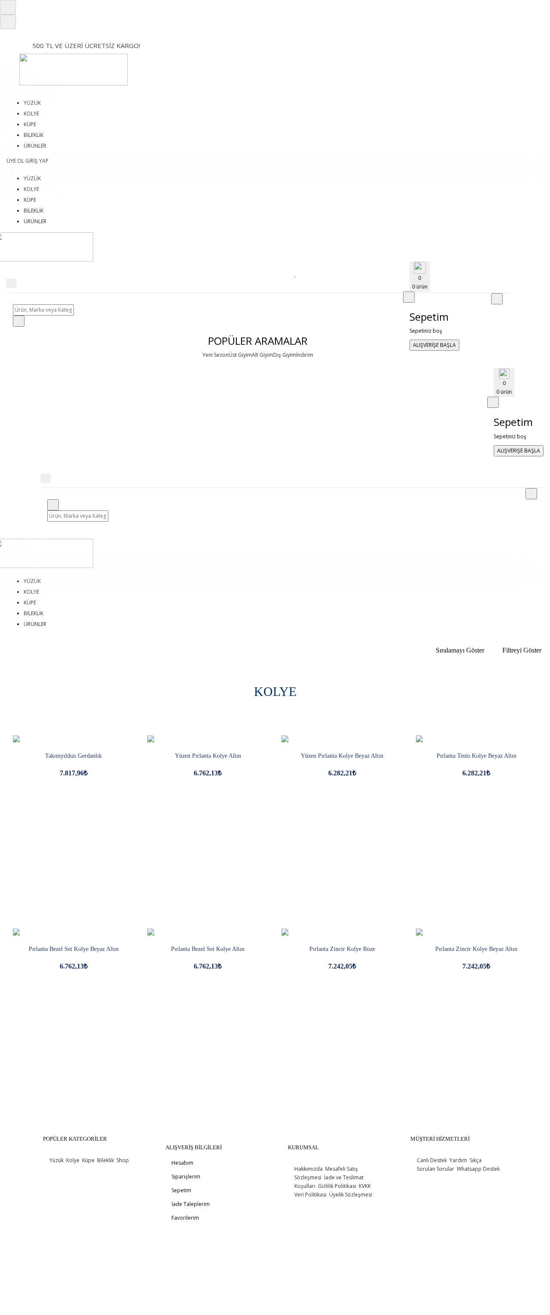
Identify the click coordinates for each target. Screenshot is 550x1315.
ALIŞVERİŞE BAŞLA (434, 345)
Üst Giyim (240, 354)
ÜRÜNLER (35, 145)
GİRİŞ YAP (37, 160)
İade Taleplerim (190, 1204)
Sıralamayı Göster (460, 650)
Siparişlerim (185, 1176)
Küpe (88, 1160)
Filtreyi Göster (521, 650)
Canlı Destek (432, 1160)
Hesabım (181, 1162)
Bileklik (105, 1160)
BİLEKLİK (33, 135)
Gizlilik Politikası (336, 1186)
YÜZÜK (32, 102)
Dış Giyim (284, 354)
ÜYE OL (15, 160)
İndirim (304, 354)
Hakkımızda (308, 1168)
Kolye (72, 1160)
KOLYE (31, 113)
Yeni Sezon (215, 354)
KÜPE (30, 124)
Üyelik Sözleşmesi (350, 1194)
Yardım (457, 1160)
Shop (122, 1160)
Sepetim (180, 1190)
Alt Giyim (262, 354)
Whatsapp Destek (477, 1168)
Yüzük (56, 1160)
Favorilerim (184, 1217)
